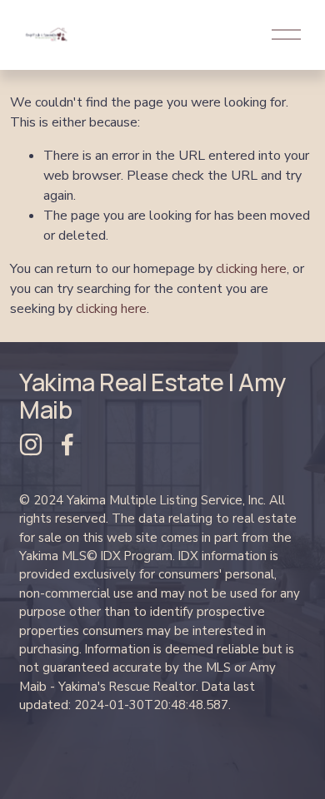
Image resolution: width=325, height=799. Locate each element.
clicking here (251, 269)
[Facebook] (67, 444)
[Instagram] (30, 444)
